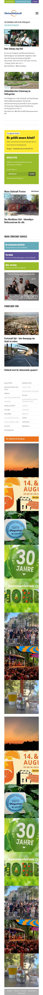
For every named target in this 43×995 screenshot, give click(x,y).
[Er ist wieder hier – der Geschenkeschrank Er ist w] (21, 697)
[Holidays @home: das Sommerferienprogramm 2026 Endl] (21, 595)
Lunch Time (11, 169)
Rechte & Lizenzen (20, 991)
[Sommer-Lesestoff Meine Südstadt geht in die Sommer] (21, 460)
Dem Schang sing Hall (13, 49)
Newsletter (27, 383)
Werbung (25, 426)
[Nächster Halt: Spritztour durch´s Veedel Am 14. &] (21, 494)
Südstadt (7, 45)
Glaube (7, 410)
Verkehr (25, 410)
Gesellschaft (9, 406)
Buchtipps (8, 383)
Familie (7, 393)
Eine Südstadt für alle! (11, 388)
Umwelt (25, 406)
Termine (35, 1)
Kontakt (9, 991)
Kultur (7, 426)
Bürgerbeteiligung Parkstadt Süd (29, 400)
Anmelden (32, 174)
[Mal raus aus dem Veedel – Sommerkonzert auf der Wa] (21, 663)
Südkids (7, 401)
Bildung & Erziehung (12, 397)
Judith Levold (10, 111)
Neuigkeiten (9, 430)
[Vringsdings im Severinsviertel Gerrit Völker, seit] (21, 528)
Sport (24, 418)
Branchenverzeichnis (23, 1)
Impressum (21, 993)
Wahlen (25, 414)
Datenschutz (32, 991)
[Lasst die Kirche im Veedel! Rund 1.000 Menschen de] (21, 629)
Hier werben (10, 1)
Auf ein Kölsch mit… (12, 418)
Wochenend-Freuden (14, 178)
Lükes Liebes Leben (11, 422)
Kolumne (7, 414)
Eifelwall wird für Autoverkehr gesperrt (20, 370)
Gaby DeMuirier (11, 66)
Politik (24, 395)
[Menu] (37, 13)
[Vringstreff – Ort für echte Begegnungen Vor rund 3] (21, 562)
